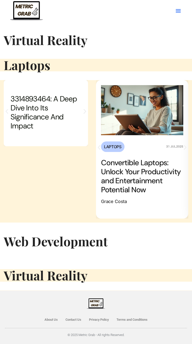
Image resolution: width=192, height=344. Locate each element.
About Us (51, 319)
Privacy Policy (99, 319)
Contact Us (73, 319)
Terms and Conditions (132, 319)
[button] (178, 11)
